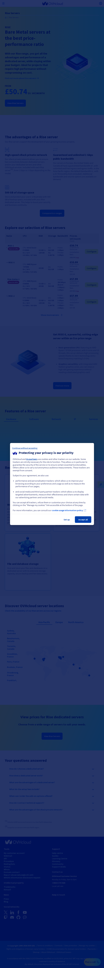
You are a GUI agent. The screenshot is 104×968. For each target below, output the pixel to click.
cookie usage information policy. (67, 510)
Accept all (83, 519)
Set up (67, 519)
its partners (31, 459)
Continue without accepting (24, 448)
